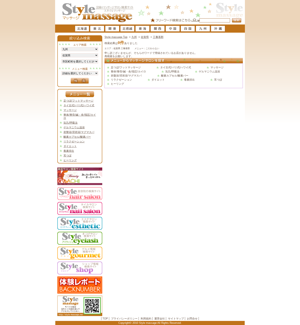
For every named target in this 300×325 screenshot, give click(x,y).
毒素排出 (189, 79)
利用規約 (146, 318)
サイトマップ (176, 318)
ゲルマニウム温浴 (209, 71)
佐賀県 (145, 37)
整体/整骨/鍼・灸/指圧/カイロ (128, 71)
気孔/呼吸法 (172, 71)
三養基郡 (158, 37)
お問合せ (192, 318)
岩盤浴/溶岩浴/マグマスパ (126, 75)
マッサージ (217, 67)
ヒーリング (117, 83)
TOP (105, 318)
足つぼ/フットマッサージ (126, 67)
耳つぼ (218, 79)
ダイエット (158, 79)
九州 (134, 37)
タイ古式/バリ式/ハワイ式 (175, 67)
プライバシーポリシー (124, 318)
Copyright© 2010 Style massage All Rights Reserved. (150, 322)
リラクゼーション (121, 79)
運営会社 (159, 318)
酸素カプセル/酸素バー (174, 75)
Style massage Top (115, 37)
